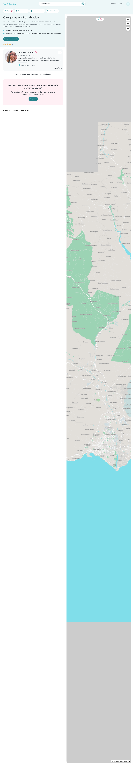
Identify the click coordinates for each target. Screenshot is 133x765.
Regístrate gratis (11, 39)
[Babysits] (9, 4)
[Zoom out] (128, 23)
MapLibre (114, 761)
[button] (98, 441)
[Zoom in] (128, 19)
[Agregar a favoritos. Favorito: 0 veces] (60, 52)
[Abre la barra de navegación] (128, 4)
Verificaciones (38, 11)
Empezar (33, 99)
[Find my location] (128, 29)
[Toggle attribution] (129, 761)
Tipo (9, 11)
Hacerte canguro (116, 4)
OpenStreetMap (123, 761)
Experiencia (22, 11)
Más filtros (53, 11)
